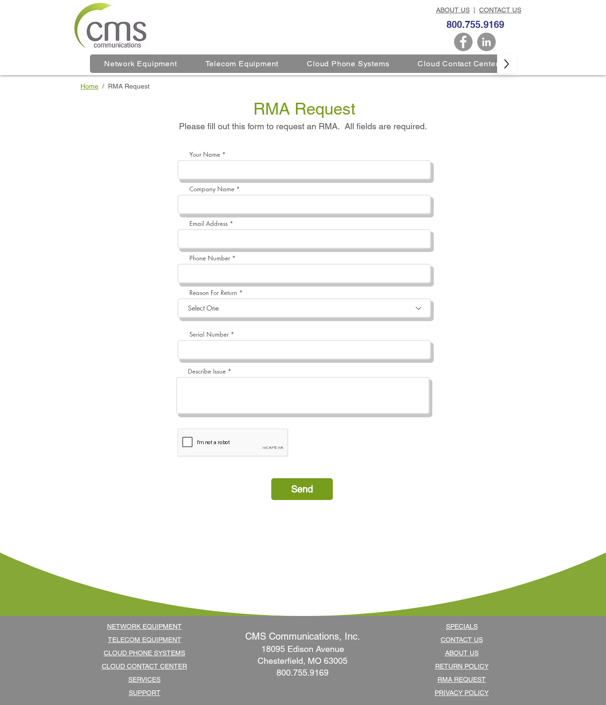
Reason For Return (213, 293)
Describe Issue (207, 371)
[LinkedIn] (486, 42)
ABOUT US (453, 10)
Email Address (208, 224)
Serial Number (209, 334)
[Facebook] (463, 42)
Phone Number (209, 258)
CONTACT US (500, 10)
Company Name (211, 189)
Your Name (204, 155)
